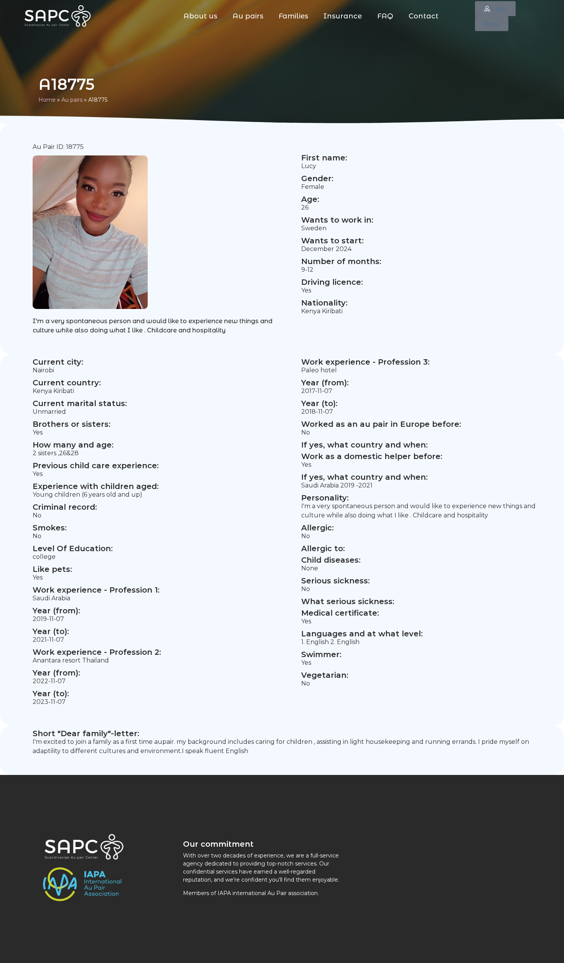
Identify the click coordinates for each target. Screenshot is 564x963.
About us (200, 16)
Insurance (342, 16)
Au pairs (248, 16)
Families (293, 16)
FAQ (385, 16)
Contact (424, 16)
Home (47, 99)
